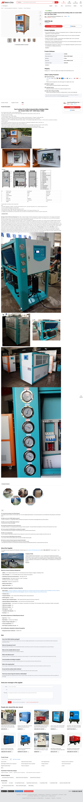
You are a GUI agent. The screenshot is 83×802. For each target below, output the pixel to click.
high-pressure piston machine (26, 761)
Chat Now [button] (73, 26)
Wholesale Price (48, 794)
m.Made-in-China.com (44, 795)
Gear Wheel (49, 590)
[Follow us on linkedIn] (81, 791)
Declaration (53, 798)
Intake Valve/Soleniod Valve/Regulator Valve (18, 591)
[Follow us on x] (74, 791)
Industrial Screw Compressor (35, 777)
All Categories (5, 5)
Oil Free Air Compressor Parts (41, 590)
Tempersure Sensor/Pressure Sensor (40, 591)
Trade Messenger (19, 791)
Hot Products (19, 794)
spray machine (3, 761)
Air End (53, 590)
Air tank (63, 765)
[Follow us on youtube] (78, 791)
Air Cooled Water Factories (19, 782)
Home (2, 8)
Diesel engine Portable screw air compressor (8, 763)
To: (6, 689)
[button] (53, 2)
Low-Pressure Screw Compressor (8, 777)
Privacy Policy (59, 798)
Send (10, 702)
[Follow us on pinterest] (79, 791)
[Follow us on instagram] (76, 791)
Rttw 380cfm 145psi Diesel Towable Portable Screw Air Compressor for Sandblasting (73, 749)
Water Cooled (4, 782)
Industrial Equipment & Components (10, 8)
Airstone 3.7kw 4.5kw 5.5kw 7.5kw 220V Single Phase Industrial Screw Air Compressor (25, 727)
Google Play (11, 791)
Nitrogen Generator (45, 763)
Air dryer (43, 765)
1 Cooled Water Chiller (53, 782)
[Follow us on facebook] (73, 791)
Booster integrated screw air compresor (28, 763)
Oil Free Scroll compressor (66, 763)
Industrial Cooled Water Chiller (65, 782)
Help (62, 5)
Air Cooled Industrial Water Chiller (8, 785)
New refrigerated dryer (45, 761)
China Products (24, 794)
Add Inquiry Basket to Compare (22, 44)
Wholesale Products (41, 794)
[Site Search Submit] (56, 2)
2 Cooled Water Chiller (43, 782)
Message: (5, 692)
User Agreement (47, 798)
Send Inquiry (53, 26)
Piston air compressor (25, 765)
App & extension (68, 5)
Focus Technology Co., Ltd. (33, 798)
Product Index (61, 794)
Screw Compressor (27, 8)
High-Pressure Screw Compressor (22, 777)
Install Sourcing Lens (29, 791)
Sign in (81, 3)
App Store (4, 791)
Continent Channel (54, 794)
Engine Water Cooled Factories (32, 782)
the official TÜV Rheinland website (33, 550)
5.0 (68, 103)
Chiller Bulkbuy (31, 785)
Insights (65, 794)
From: (6, 686)
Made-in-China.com (37, 795)
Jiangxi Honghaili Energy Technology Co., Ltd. (55, 16)
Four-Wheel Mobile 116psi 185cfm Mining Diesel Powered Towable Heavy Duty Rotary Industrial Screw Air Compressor (41, 727)
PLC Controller (30, 591)
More (2, 787)
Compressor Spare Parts (22, 590)
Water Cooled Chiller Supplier (21, 785)
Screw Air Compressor (13, 590)
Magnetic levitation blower (5, 765)
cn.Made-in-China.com (52, 795)
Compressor (20, 8)
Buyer (56, 5)
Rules (81, 5)
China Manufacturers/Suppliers (32, 794)
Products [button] (19, 2)
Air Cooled (11, 782)
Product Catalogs (17, 759)
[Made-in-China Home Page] (7, 2)
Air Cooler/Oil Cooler (31, 590)
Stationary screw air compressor (67, 761)
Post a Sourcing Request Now (32, 702)
